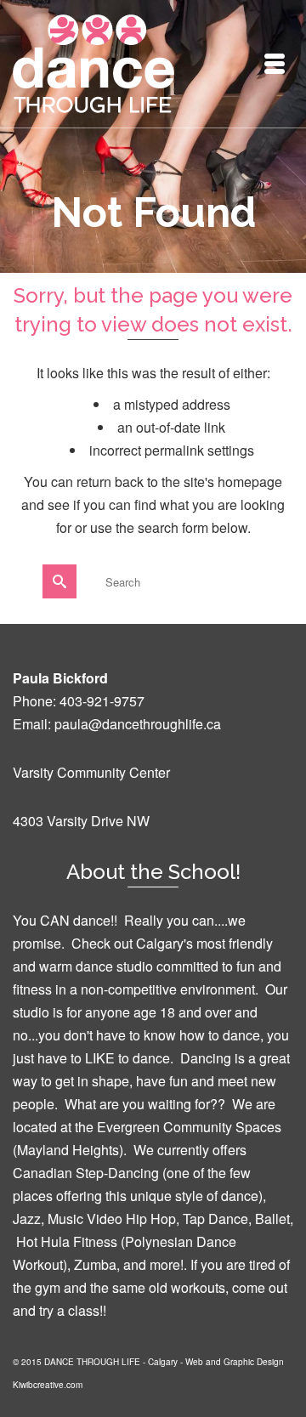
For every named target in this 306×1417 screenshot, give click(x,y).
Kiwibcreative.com (47, 1385)
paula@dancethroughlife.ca (137, 724)
